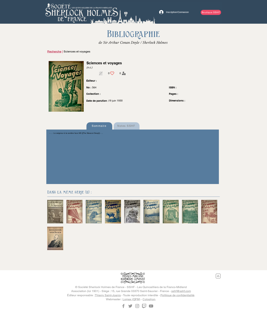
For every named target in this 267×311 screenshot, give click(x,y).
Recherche (54, 51)
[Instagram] (137, 306)
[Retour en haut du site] (218, 276)
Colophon (149, 299)
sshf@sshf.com (181, 291)
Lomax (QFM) (131, 299)
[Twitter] (130, 306)
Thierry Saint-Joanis (108, 295)
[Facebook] (123, 306)
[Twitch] (144, 306)
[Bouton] (81, 12)
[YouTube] (151, 306)
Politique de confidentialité (177, 295)
